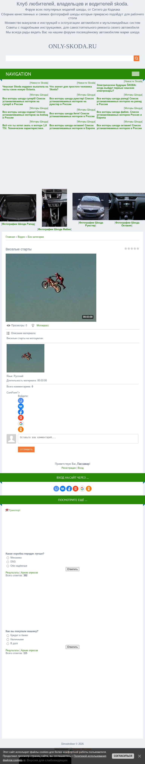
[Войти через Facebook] (21, 412)
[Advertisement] (72, 156)
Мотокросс (43, 325)
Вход (81, 467)
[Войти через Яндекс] (21, 418)
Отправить (26, 449)
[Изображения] (25, 358)
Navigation (18, 74)
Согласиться (123, 756)
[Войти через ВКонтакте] (21, 406)
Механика (16, 557)
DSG (13, 561)
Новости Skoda (39, 82)
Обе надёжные (18, 565)
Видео (21, 236)
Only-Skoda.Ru (73, 46)
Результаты (12, 572)
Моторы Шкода (39, 94)
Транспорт (14, 510)
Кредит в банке (19, 635)
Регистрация (69, 467)
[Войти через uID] (21, 400)
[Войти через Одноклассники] (21, 429)
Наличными (17, 639)
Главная (10, 236)
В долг (14, 643)
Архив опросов (29, 572)
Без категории (36, 236)
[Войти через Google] (21, 424)
